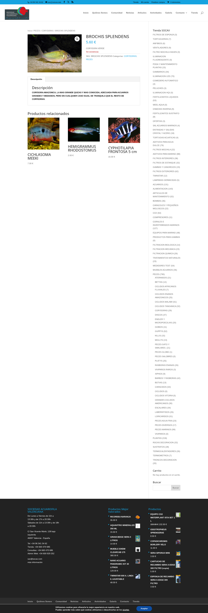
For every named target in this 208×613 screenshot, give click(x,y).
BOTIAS (158, 382)
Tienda (136, 2)
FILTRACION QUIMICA (163, 253)
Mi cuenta (145, 2)
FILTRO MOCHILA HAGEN (165, 52)
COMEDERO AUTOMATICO (165, 80)
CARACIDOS (161, 387)
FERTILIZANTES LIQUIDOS (165, 97)
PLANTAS (157, 438)
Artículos (142, 13)
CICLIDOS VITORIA (164, 395)
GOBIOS (159, 327)
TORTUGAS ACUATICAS (164, 137)
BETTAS (158, 282)
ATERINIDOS (161, 278)
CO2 (155, 213)
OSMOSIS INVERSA (162, 109)
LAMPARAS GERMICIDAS (164, 180)
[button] (77, 38)
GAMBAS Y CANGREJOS (164, 167)
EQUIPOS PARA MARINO (164, 233)
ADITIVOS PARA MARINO (164, 154)
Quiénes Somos (100, 13)
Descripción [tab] (36, 79)
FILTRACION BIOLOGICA (164, 245)
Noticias (130, 13)
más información (35, 562)
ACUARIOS (158, 184)
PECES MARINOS (163, 429)
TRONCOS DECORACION (165, 460)
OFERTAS (157, 121)
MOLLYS (159, 340)
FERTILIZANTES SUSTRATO (166, 113)
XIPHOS (158, 374)
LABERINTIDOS (162, 412)
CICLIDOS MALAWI (163, 302)
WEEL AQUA (158, 105)
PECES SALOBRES (163, 356)
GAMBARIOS (159, 72)
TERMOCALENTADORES (164, 451)
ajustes (126, 610)
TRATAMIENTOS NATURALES (166, 258)
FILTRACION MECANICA (164, 249)
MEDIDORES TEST (161, 266)
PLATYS (158, 361)
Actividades (156, 13)
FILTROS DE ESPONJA (163, 35)
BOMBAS (157, 201)
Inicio (86, 13)
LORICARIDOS (162, 416)
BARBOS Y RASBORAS (165, 378)
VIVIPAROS (160, 434)
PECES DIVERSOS (163, 425)
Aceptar (144, 608)
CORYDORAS (47, 31)
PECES (37, 31)
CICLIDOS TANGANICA (165, 306)
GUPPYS (159, 331)
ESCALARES (161, 408)
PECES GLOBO (162, 352)
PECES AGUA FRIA (163, 421)
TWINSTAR (158, 176)
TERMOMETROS (161, 455)
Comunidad (116, 13)
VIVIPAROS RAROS (164, 369)
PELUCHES (158, 88)
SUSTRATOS (159, 447)
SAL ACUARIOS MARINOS (165, 125)
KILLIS (158, 335)
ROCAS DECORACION (163, 442)
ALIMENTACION (160, 189)
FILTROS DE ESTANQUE (164, 163)
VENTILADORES (160, 48)
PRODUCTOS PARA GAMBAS (166, 237)
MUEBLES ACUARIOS (163, 270)
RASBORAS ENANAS (164, 365)
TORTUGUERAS (160, 39)
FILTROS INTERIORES (163, 158)
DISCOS (158, 315)
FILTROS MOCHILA (162, 149)
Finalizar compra (158, 2)
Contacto (180, 13)
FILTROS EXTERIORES (163, 171)
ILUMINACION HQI (161, 92)
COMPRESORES (160, 217)
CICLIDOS (159, 391)
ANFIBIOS (157, 43)
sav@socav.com (35, 559)
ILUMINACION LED (161, 76)
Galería (168, 13)
